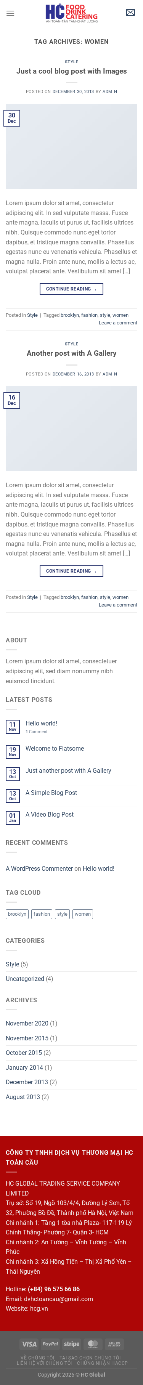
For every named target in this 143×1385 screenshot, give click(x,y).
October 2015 (24, 1052)
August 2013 (23, 1097)
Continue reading (71, 289)
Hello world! (41, 723)
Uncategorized (25, 978)
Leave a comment (118, 323)
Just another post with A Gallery (68, 770)
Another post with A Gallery (72, 353)
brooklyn (70, 315)
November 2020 (27, 1023)
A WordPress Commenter (39, 868)
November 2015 (27, 1038)
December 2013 (27, 1082)
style (105, 315)
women (120, 315)
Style (72, 61)
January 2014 (24, 1067)
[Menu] (10, 13)
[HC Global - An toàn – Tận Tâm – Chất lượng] (71, 13)
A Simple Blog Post (51, 792)
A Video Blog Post (50, 814)
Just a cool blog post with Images (71, 71)
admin (110, 91)
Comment (37, 731)
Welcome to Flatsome (55, 748)
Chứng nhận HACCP (102, 1363)
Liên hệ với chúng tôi (44, 1363)
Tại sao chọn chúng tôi (90, 1358)
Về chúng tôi (37, 1358)
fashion (89, 315)
